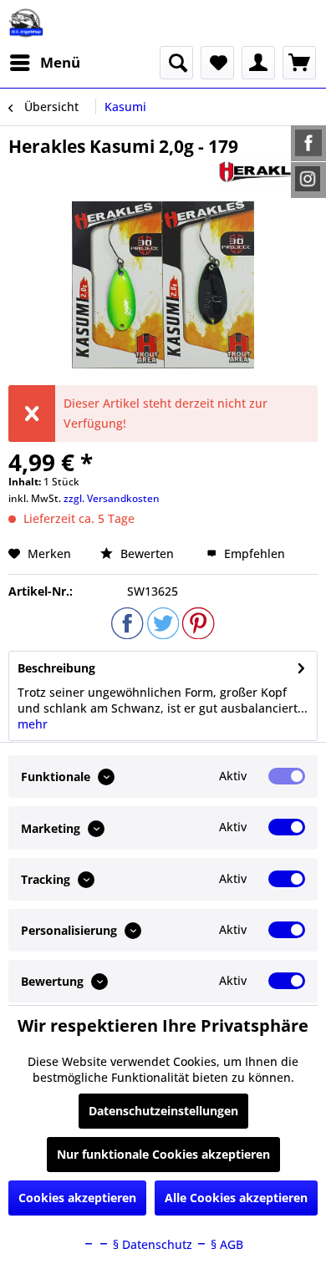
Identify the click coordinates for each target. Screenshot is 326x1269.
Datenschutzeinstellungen (163, 1111)
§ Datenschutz (151, 1244)
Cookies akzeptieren (77, 1198)
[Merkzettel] (217, 62)
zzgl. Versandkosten (112, 498)
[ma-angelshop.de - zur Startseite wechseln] (25, 23)
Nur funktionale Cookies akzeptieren (163, 1154)
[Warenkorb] (299, 62)
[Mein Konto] (258, 62)
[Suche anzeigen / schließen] (176, 62)
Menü (60, 62)
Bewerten (147, 553)
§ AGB (225, 1244)
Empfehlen (253, 553)
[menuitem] (44, 62)
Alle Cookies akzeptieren (236, 1198)
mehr (33, 724)
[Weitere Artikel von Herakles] (265, 172)
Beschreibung (56, 668)
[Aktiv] (286, 776)
